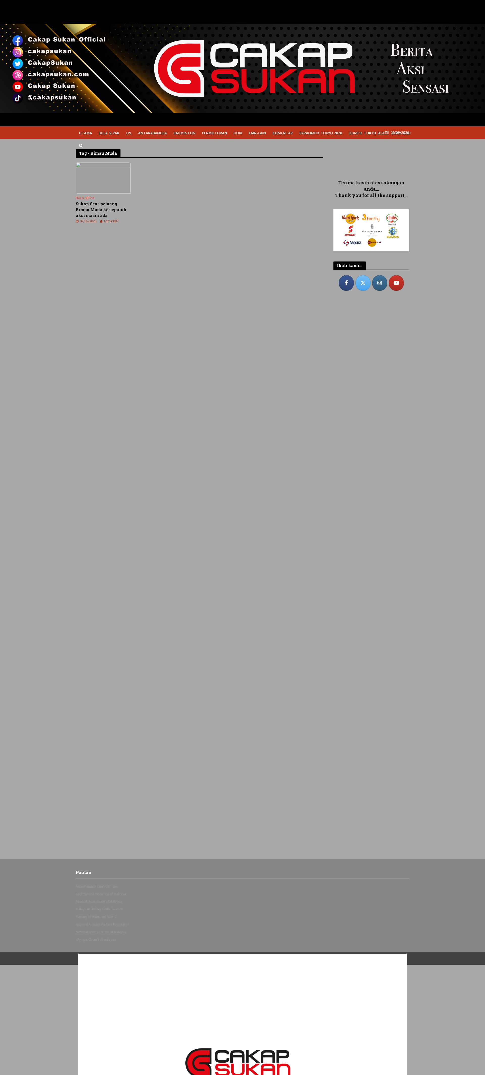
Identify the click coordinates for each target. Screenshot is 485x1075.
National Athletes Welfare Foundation (102, 924)
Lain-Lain (257, 132)
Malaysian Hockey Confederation (99, 909)
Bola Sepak (109, 132)
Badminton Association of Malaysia (101, 894)
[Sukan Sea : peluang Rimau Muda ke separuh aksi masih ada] (103, 177)
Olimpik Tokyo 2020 (367, 132)
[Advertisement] (371, 159)
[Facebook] (346, 283)
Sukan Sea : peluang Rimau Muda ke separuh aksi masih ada (101, 209)
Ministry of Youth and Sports (96, 917)
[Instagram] (379, 283)
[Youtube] (396, 283)
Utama (85, 132)
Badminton (184, 132)
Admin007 (111, 221)
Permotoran (214, 132)
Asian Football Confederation (97, 886)
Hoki (238, 132)
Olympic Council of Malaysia (96, 939)
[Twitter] (363, 283)
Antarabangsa (152, 132)
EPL (129, 132)
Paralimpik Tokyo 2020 (320, 132)
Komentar (283, 132)
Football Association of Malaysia (99, 902)
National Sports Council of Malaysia (101, 932)
